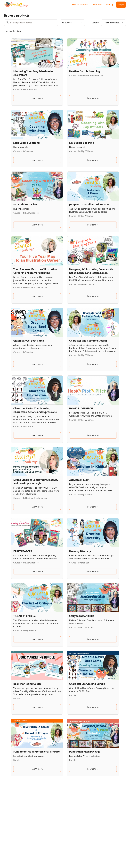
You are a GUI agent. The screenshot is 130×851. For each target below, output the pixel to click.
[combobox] (72, 22)
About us (97, 4)
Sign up (109, 4)
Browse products (80, 4)
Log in (121, 4)
